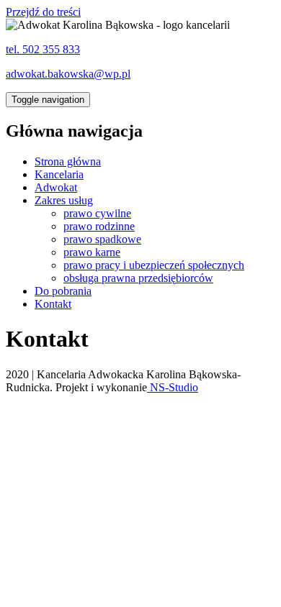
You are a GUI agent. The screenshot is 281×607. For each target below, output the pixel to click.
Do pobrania (63, 291)
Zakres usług (64, 200)
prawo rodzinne (99, 226)
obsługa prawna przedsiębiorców (138, 278)
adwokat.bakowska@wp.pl (68, 74)
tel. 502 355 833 (43, 49)
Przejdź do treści (43, 12)
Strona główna (68, 161)
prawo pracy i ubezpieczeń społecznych (153, 265)
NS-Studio (172, 387)
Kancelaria (59, 174)
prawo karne (91, 252)
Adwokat (56, 187)
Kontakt (53, 304)
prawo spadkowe (102, 239)
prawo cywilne (97, 213)
